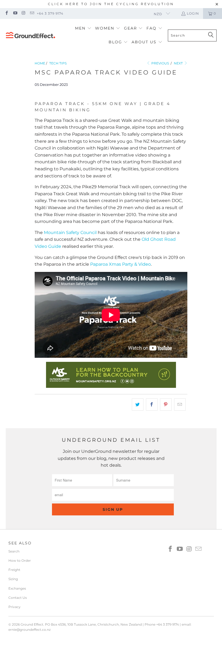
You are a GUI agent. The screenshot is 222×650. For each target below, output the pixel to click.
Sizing (13, 579)
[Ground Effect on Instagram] (23, 13)
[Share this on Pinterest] (166, 404)
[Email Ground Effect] (32, 13)
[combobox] (192, 35)
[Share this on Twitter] (137, 404)
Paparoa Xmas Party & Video (120, 264)
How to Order (19, 560)
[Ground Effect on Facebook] (6, 13)
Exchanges (17, 588)
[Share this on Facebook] (152, 404)
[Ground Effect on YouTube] (14, 13)
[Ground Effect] (30, 35)
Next (179, 63)
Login (193, 13)
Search (13, 551)
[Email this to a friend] (180, 404)
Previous (160, 63)
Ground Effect (32, 624)
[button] (83, 28)
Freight (14, 570)
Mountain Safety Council (70, 232)
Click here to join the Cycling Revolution (111, 4)
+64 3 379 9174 (50, 13)
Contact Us (17, 598)
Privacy (14, 607)
